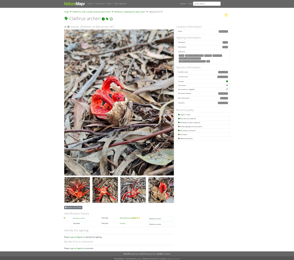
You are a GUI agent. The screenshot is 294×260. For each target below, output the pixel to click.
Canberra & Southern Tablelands (194, 55)
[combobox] (211, 4)
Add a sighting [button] (119, 4)
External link (224, 98)
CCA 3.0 (177, 259)
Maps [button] (109, 4)
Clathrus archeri (80, 218)
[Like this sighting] (65, 26)
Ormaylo (122, 223)
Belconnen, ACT (223, 31)
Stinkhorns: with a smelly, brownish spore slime (91, 12)
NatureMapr (208, 55)
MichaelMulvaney (125, 218)
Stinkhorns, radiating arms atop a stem (129, 12)
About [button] (90, 4)
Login (190, 4)
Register (183, 4)
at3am (139, 259)
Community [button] (99, 4)
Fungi (66, 12)
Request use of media (73, 207)
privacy (170, 259)
